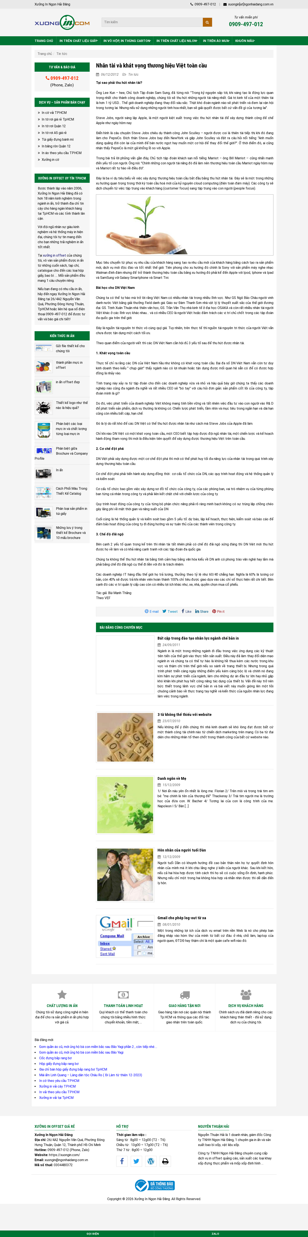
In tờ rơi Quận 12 (54, 126)
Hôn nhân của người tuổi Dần (182, 850)
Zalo (215, 1233)
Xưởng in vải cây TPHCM (57, 1086)
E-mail (154, 612)
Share (204, 612)
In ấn (59, 470)
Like (188, 612)
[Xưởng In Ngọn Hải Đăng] (62, 22)
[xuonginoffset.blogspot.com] (165, 1161)
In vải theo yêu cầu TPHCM (59, 1092)
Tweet (173, 612)
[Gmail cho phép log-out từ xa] (125, 936)
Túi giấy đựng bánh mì (58, 139)
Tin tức (61, 54)
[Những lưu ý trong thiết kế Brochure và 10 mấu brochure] (44, 533)
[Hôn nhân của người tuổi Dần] (125, 874)
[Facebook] (122, 1161)
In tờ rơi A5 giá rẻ (54, 133)
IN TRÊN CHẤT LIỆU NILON (177, 41)
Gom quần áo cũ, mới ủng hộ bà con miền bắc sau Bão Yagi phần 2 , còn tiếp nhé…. (98, 1047)
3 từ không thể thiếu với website (185, 714)
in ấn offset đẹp (68, 382)
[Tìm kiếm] (207, 22)
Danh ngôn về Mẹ (172, 778)
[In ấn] (44, 474)
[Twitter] (136, 1161)
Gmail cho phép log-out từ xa (182, 917)
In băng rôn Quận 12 (56, 146)
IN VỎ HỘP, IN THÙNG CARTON (127, 41)
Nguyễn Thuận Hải (211, 1135)
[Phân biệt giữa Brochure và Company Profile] (44, 450)
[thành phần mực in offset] (44, 366)
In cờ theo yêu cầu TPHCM (59, 1081)
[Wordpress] (151, 1161)
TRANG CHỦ (44, 41)
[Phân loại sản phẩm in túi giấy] (44, 512)
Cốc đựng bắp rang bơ (55, 1058)
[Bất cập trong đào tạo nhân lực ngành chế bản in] (125, 664)
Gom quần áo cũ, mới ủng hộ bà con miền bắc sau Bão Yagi (81, 1052)
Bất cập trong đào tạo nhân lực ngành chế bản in (198, 638)
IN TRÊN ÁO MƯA (216, 41)
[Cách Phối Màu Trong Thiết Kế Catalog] (44, 493)
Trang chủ (45, 54)
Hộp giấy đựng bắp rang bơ (59, 1064)
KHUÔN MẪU (244, 41)
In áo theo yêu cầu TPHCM (62, 153)
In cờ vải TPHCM (54, 113)
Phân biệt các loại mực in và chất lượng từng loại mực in (71, 429)
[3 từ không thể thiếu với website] (125, 737)
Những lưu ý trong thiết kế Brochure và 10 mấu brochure (71, 533)
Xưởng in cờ (50, 160)
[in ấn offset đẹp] (44, 387)
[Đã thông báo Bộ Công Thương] (154, 1185)
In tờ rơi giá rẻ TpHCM (58, 119)
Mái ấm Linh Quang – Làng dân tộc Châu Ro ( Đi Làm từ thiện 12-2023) (90, 1075)
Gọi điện (93, 1233)
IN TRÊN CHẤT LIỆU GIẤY (78, 41)
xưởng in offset (54, 255)
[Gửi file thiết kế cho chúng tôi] (44, 348)
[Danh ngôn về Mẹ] (125, 805)
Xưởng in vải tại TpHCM (56, 1098)
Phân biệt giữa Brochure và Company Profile (61, 454)
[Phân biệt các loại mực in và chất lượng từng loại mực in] (44, 430)
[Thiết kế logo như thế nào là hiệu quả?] (44, 407)
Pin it (221, 612)
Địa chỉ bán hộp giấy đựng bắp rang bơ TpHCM (73, 1069)
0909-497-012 (205, 4)
